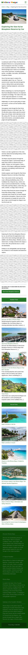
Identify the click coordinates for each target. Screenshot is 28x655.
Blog (8, 7)
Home (3, 7)
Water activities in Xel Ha (8, 424)
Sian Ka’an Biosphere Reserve (10, 343)
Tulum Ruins (5, 394)
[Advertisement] (14, 46)
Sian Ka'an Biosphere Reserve (11, 291)
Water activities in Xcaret (8, 442)
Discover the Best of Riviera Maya (11, 319)
